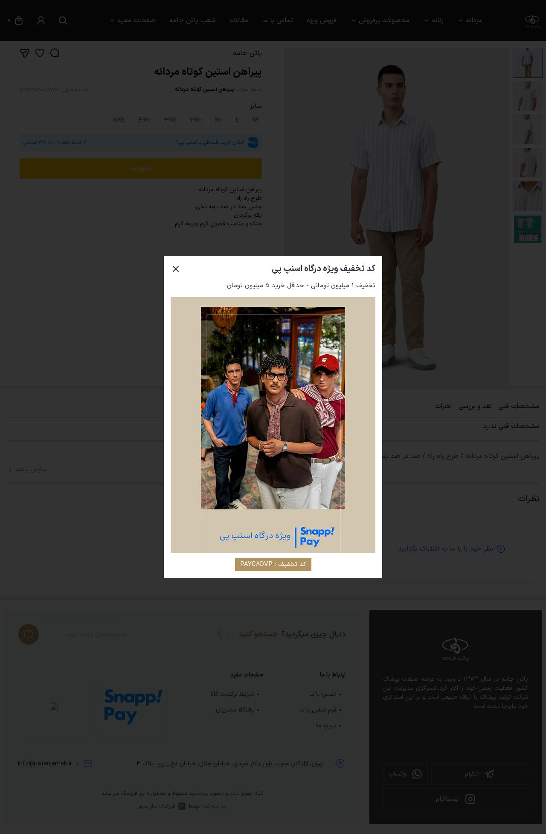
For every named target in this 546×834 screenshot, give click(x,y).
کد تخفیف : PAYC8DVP (273, 564)
